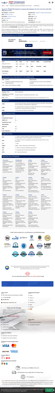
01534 (35, 16)
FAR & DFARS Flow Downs (35, 322)
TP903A (5, 195)
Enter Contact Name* (32, 40)
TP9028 (30, 177)
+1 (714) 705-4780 (6, 297)
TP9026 (4, 177)
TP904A (30, 195)
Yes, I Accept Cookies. (49, 390)
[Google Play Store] (5, 363)
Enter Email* (42, 39)
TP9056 (17, 212)
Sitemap (31, 306)
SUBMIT (29, 45)
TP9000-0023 (18, 160)
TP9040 (17, 195)
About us (32, 297)
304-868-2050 (6, 299)
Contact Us (32, 302)
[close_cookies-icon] (53, 390)
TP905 (42, 195)
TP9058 (30, 212)
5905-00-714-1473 (9, 14)
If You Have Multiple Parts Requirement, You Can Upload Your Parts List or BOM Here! (24, 52)
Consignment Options (35, 324)
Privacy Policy (6, 322)
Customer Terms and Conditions (10, 335)
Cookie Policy (6, 324)
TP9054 (4, 212)
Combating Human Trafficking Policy (11, 329)
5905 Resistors (7, 18)
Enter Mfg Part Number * (11, 40)
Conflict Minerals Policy (8, 327)
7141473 (33, 14)
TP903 (42, 177)
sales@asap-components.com (9, 302)
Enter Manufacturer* (22, 40)
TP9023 (30, 160)
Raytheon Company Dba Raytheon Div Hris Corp (21, 5)
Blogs (31, 304)
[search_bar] (49, 2)
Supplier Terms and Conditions (10, 338)
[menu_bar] (52, 2)
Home (3, 5)
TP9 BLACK (5, 160)
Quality (31, 300)
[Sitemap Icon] (31, 309)
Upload (46, 53)
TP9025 (43, 160)
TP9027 (17, 177)
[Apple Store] (2, 363)
